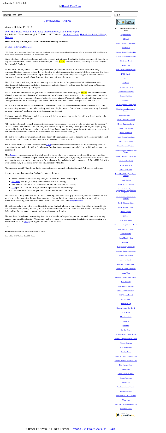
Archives (66, 20)
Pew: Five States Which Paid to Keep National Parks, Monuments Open (42, 31)
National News (71, 34)
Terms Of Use (78, 428)
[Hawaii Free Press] (70, 6)
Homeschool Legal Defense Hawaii (125, 225)
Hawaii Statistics (88, 34)
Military (102, 34)
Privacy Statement (96, 428)
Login (112, 428)
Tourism (9, 37)
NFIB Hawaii (125, 312)
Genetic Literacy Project (126, 91)
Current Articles (52, 20)
